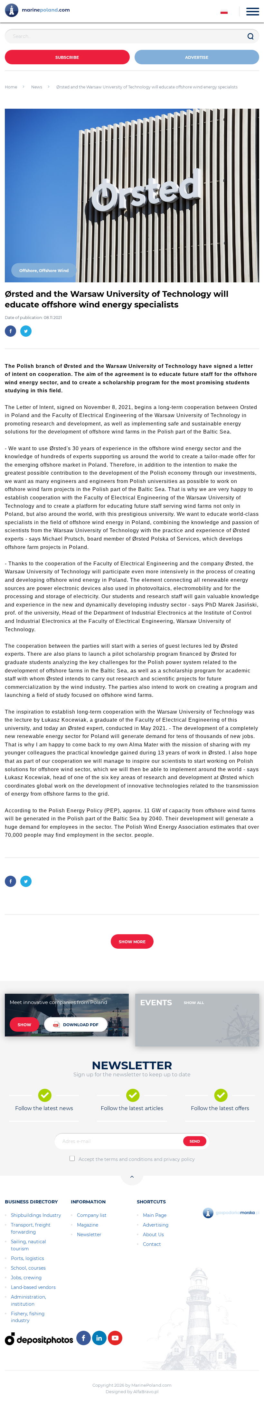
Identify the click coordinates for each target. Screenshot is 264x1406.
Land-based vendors (33, 1287)
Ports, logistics (27, 1258)
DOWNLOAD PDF (81, 1024)
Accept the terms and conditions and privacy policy (137, 1159)
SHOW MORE (132, 941)
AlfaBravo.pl (146, 1391)
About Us (153, 1234)
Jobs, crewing (26, 1277)
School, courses (28, 1268)
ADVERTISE (196, 57)
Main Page (154, 1215)
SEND (195, 1141)
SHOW (24, 1024)
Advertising (155, 1225)
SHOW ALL (194, 1003)
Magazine (87, 1225)
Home (11, 87)
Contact (152, 1244)
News (36, 87)
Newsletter (89, 1234)
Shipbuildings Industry (36, 1215)
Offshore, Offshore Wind (44, 270)
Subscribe (67, 57)
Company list (92, 1215)
